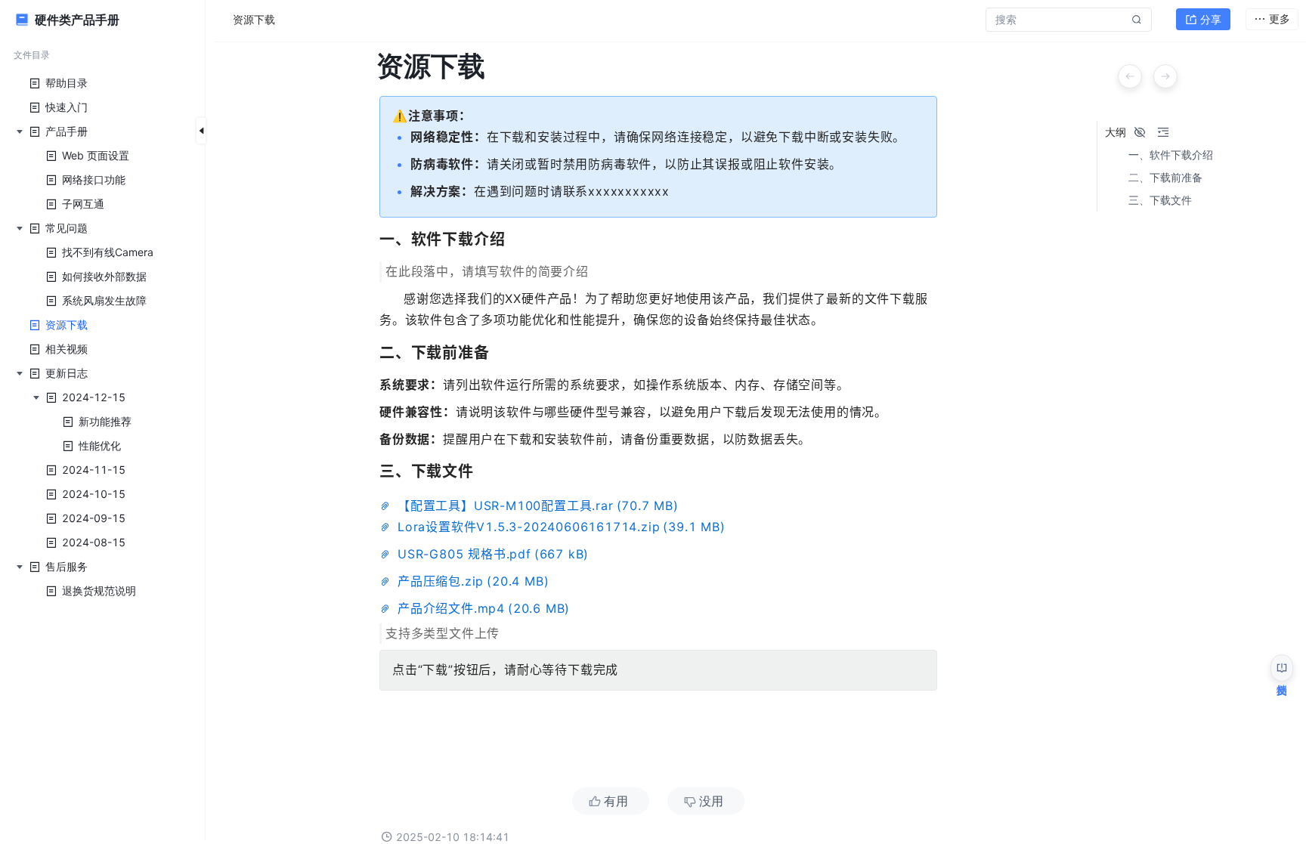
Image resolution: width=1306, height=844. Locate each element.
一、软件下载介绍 (1170, 155)
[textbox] (658, 439)
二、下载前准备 (1165, 178)
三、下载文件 (1160, 200)
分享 (1210, 19)
